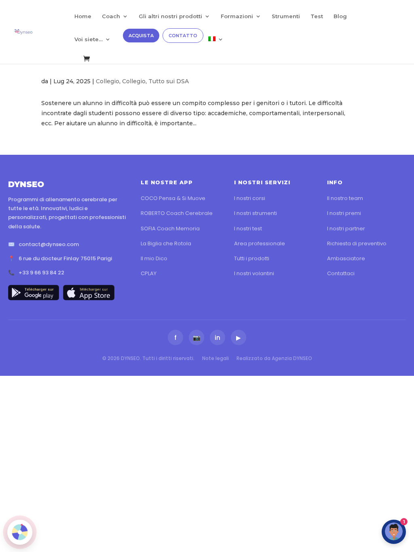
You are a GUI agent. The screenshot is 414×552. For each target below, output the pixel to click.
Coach (111, 16)
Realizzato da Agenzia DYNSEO (274, 358)
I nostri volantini (254, 273)
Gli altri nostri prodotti (170, 16)
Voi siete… (88, 39)
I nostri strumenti (255, 213)
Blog (340, 16)
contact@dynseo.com (49, 244)
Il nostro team (345, 198)
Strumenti (286, 16)
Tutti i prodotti (251, 258)
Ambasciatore (346, 258)
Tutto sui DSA (168, 81)
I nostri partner (346, 228)
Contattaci (341, 273)
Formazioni (237, 16)
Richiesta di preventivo (357, 243)
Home (82, 16)
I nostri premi (344, 213)
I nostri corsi (249, 198)
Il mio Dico (154, 258)
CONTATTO (183, 35)
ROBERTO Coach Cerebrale (177, 213)
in (217, 337)
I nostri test (248, 228)
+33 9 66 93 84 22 (41, 272)
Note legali (215, 358)
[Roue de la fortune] (19, 532)
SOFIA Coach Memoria (170, 228)
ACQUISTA (141, 35)
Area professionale (259, 243)
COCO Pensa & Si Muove (173, 198)
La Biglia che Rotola (166, 243)
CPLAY (148, 273)
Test (316, 16)
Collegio (107, 81)
